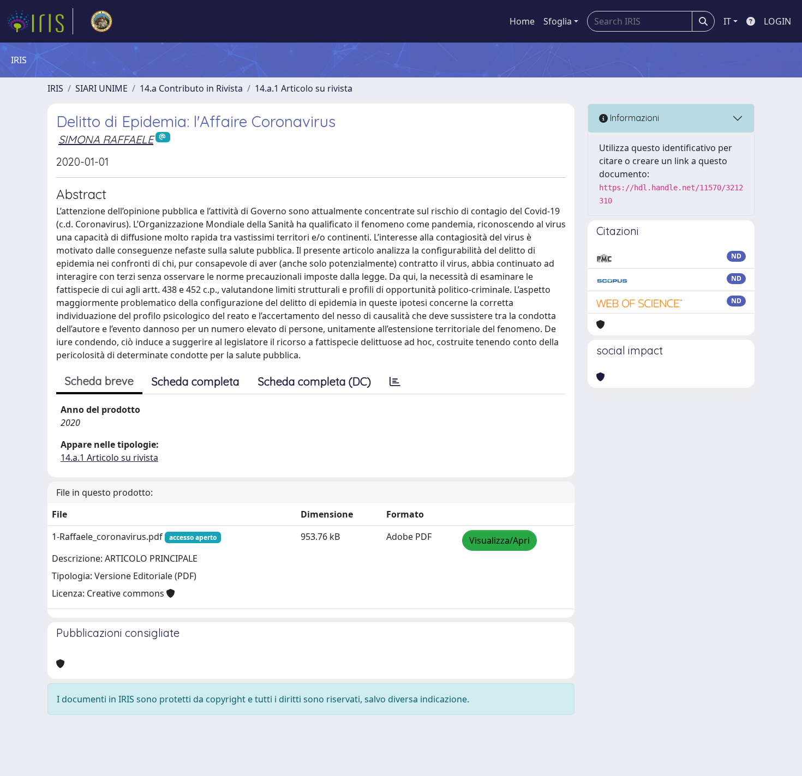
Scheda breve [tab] (99, 381)
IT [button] (727, 21)
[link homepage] (40, 21)
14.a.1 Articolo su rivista (303, 88)
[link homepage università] (101, 21)
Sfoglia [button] (557, 21)
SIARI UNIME (101, 88)
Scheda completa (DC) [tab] (314, 381)
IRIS (55, 88)
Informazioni (633, 117)
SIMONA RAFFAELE (105, 139)
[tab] (395, 381)
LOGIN (777, 21)
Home (522, 21)
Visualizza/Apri (499, 540)
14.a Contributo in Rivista (191, 88)
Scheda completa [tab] (196, 381)
